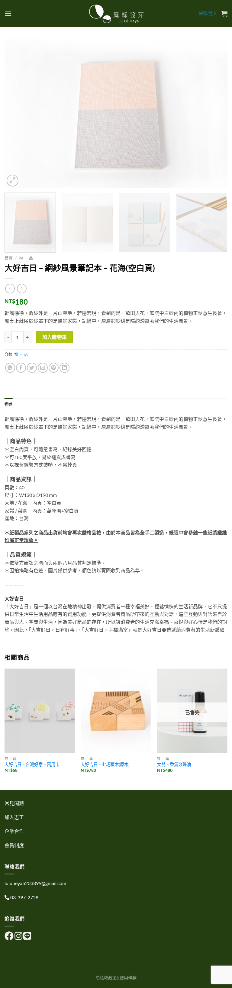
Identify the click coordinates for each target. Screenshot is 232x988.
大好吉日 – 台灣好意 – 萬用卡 (32, 764)
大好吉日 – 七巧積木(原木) (105, 764)
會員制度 (14, 845)
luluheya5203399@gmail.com (35, 883)
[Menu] (8, 13)
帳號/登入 (208, 13)
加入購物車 (54, 337)
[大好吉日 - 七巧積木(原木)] (116, 711)
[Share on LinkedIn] (64, 368)
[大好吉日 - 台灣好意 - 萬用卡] (40, 711)
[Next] (215, 113)
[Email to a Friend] (43, 368)
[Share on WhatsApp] (10, 368)
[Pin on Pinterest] (54, 368)
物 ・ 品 (26, 258)
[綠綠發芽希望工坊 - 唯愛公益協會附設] (116, 13)
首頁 (9, 258)
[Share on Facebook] (21, 368)
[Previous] (16, 113)
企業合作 (14, 831)
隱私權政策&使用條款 (116, 977)
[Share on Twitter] (32, 368)
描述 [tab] (9, 404)
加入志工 (14, 817)
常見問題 (14, 803)
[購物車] (224, 13)
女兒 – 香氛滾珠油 (174, 764)
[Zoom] (12, 181)
